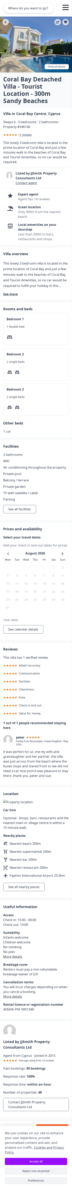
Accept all (36, 1161)
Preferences (36, 1180)
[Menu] (65, 8)
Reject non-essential (36, 1171)
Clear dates (10, 620)
